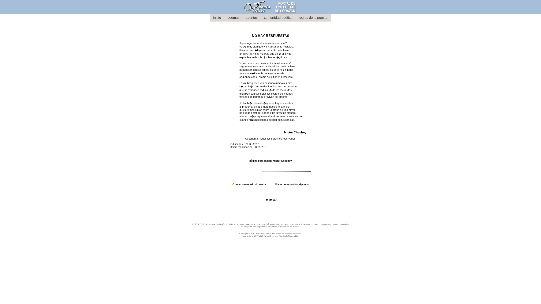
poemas (233, 17)
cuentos (252, 17)
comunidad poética (278, 17)
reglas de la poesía (313, 17)
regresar (271, 199)
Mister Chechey (295, 132)
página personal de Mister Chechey (270, 160)
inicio (217, 17)
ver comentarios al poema (293, 184)
